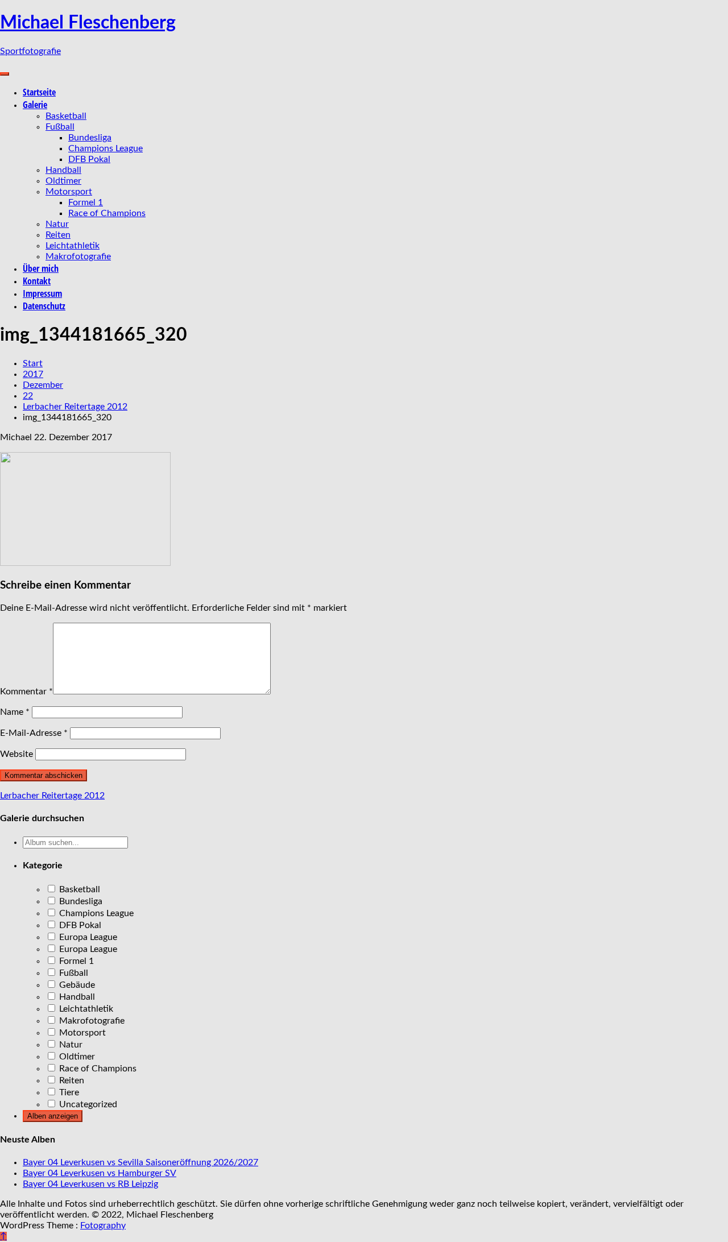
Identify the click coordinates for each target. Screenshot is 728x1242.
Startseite (39, 92)
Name (15, 712)
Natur (57, 224)
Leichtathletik (73, 245)
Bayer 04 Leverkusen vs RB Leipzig (90, 1184)
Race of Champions (107, 213)
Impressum (42, 293)
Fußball (60, 126)
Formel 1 (85, 202)
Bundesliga (89, 137)
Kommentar (26, 691)
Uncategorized (87, 1104)
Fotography (103, 1225)
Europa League (87, 937)
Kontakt (37, 281)
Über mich (41, 268)
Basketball (66, 116)
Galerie (35, 104)
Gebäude (76, 985)
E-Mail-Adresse (34, 733)
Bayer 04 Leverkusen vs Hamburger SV (99, 1173)
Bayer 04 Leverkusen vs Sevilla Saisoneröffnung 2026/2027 (140, 1162)
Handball (63, 170)
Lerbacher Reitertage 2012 (52, 795)
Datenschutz (44, 306)
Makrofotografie (78, 256)
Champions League (105, 148)
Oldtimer (63, 180)
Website (16, 754)
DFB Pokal (89, 159)
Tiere (68, 1092)
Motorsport (69, 191)
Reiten (58, 234)
